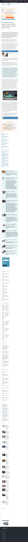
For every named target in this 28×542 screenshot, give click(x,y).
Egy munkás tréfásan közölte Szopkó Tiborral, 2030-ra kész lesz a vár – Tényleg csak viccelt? (5, 365)
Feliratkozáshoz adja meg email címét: (5, 259)
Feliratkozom (4, 265)
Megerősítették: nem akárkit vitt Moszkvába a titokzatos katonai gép (5, 156)
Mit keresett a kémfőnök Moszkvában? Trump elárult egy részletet (5, 161)
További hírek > (4, 341)
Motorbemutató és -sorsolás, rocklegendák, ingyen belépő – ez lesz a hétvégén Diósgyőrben (5, 362)
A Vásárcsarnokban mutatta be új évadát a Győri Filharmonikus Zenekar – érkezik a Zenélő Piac (5, 352)
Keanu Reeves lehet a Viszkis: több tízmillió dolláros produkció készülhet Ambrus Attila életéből (7, 314)
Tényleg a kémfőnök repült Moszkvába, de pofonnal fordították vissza (7, 427)
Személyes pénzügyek (4, 19)
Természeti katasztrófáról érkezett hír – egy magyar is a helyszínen (5, 166)
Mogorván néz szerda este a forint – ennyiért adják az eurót (5, 147)
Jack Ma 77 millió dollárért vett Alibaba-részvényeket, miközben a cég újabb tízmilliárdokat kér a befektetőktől (7, 307)
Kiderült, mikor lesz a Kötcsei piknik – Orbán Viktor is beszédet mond (5, 144)
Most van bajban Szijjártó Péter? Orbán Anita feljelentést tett (7, 490)
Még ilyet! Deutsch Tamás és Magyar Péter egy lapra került (7, 447)
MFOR (4, 4)
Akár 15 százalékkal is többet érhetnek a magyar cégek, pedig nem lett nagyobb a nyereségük (7, 323)
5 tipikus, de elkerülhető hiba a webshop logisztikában (12, 53)
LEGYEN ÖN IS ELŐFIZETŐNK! (10, 121)
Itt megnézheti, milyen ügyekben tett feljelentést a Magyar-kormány (5, 140)
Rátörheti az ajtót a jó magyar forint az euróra (7, 442)
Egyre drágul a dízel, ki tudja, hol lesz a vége (7, 486)
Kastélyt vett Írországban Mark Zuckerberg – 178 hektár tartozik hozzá (7, 336)
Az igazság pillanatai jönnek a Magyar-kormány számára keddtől (7, 455)
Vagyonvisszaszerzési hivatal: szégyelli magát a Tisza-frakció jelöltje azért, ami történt (8, 477)
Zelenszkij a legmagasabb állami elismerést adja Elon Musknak (5, 159)
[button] (11, 2)
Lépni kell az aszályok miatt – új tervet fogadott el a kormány (5, 137)
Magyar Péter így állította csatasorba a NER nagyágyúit (7, 481)
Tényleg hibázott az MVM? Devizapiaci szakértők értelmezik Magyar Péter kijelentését (7, 496)
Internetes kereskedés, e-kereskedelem (11, 19)
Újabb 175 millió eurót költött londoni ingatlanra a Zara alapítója (7, 329)
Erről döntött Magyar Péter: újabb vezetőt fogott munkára (7, 432)
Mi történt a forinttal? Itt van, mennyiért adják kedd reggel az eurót (7, 467)
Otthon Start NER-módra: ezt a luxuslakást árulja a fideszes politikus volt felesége (7, 437)
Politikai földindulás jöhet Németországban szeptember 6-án (8, 472)
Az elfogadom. (5, 263)
